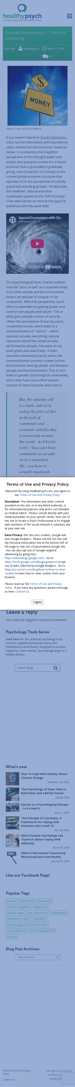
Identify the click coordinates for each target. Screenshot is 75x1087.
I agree (37, 602)
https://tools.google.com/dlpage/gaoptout (31, 562)
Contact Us (22, 591)
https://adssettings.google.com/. (25, 558)
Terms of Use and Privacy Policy (40, 495)
